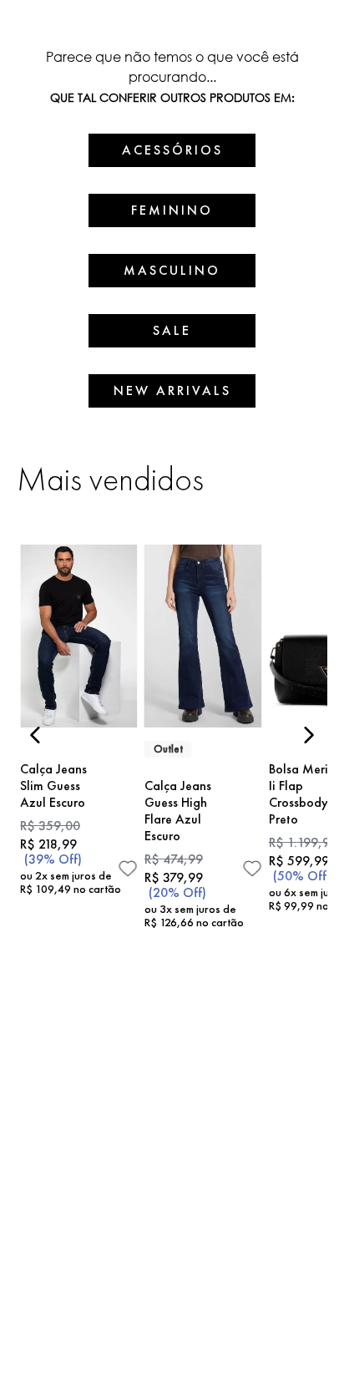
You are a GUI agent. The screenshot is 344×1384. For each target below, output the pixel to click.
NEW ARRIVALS (172, 390)
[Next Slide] (308, 735)
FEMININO (172, 210)
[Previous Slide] (35, 735)
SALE (172, 330)
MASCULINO (172, 270)
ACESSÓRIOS (172, 150)
